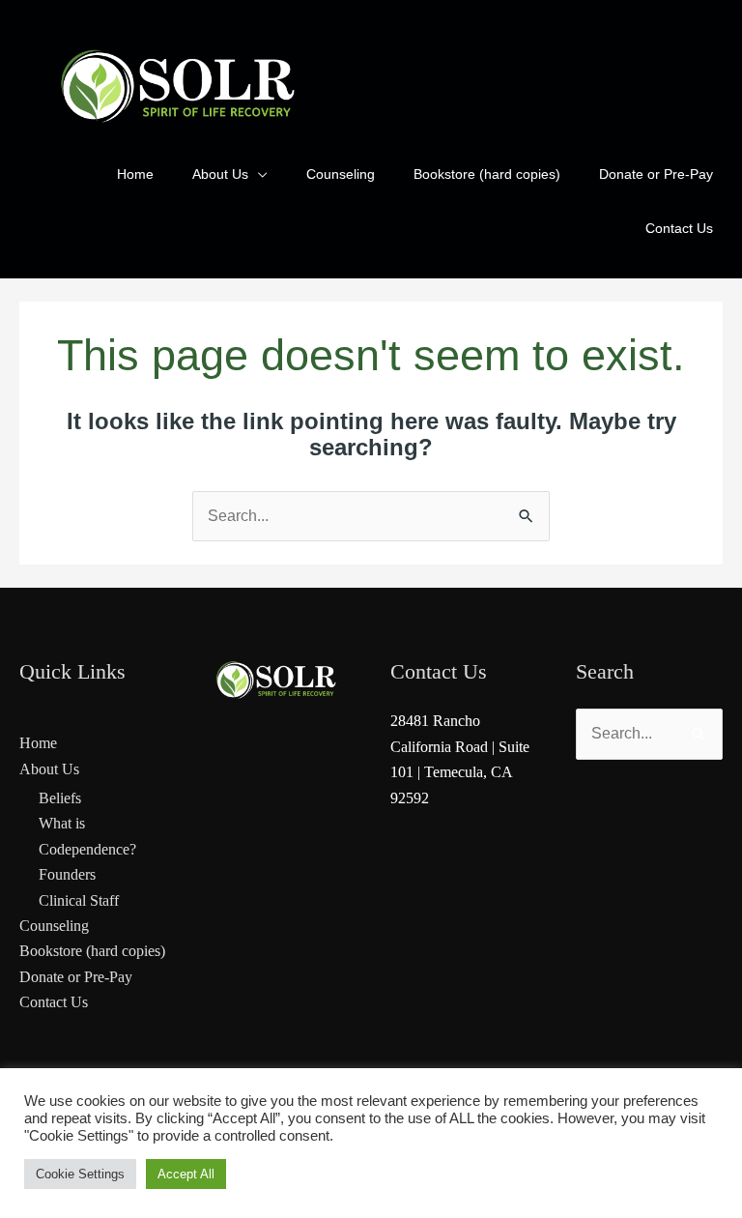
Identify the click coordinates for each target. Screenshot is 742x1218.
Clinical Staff (79, 900)
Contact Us (53, 1002)
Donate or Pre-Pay (75, 977)
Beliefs (60, 798)
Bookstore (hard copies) (92, 950)
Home (38, 743)
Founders (67, 874)
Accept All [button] (185, 1174)
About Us (49, 769)
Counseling (54, 925)
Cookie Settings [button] (80, 1174)
